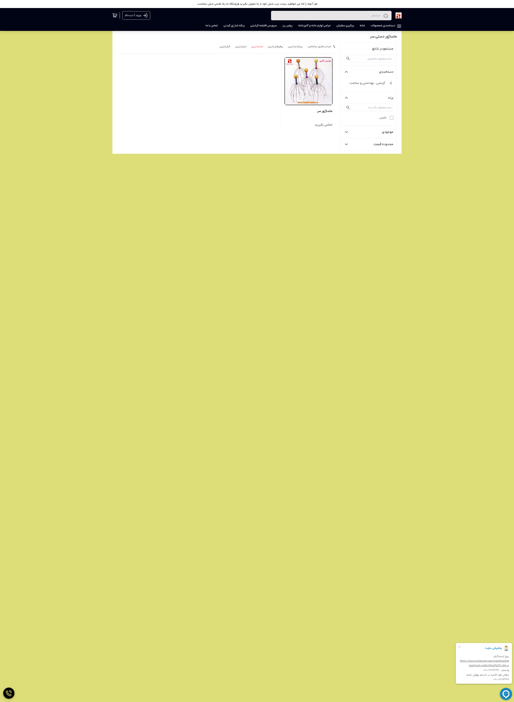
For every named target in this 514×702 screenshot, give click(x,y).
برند (390, 98)
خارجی (383, 118)
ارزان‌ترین (240, 46)
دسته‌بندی (386, 72)
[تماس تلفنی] (8, 693)
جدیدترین (257, 46)
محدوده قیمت (383, 144)
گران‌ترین (224, 46)
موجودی (387, 132)
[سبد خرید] (114, 15)
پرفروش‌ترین (275, 46)
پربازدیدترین (295, 46)
